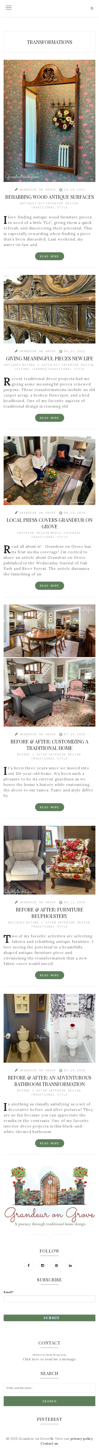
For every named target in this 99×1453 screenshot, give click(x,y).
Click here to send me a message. (49, 1359)
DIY (41, 203)
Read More (49, 256)
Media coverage (66, 533)
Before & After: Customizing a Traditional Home (49, 744)
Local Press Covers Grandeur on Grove (50, 523)
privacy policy (81, 1438)
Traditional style (49, 207)
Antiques (28, 203)
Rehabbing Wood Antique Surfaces (49, 196)
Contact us (49, 1443)
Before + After (37, 365)
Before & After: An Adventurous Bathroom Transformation (49, 1080)
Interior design (62, 203)
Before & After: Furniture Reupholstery (49, 912)
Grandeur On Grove (37, 189)
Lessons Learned (30, 369)
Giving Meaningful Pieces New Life (49, 358)
